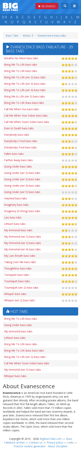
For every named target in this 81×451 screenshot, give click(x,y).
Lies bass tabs (12, 217)
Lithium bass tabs (15, 224)
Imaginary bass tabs (16, 204)
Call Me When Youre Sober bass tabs (26, 122)
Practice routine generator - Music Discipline (40, 446)
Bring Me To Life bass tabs (20, 64)
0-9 (4, 17)
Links (70, 442)
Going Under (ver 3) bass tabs (22, 179)
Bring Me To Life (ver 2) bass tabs (25, 77)
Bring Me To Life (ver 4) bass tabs (25, 90)
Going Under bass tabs (18, 166)
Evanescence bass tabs (52, 35)
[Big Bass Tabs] (10, 6)
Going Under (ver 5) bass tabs (22, 192)
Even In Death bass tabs (19, 128)
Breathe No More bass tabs (21, 58)
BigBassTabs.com (51, 439)
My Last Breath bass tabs (19, 255)
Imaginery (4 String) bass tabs (22, 211)
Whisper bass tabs (15, 294)
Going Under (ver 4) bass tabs (22, 185)
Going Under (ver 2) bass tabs (22, 173)
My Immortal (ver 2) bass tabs (22, 236)
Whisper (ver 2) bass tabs (19, 300)
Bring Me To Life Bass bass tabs (24, 103)
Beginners (48, 6)
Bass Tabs (12, 35)
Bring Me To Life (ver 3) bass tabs (25, 83)
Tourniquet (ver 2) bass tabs (21, 287)
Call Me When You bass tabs (21, 109)
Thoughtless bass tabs (18, 268)
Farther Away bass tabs (18, 160)
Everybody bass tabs (16, 134)
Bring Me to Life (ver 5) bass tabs (24, 96)
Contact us (35, 442)
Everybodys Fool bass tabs (20, 147)
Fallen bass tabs (14, 154)
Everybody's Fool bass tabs (20, 141)
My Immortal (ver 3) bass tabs (22, 243)
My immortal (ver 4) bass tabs (22, 249)
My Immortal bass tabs (18, 230)
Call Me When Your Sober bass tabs (26, 115)
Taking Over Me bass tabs (20, 262)
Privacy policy (55, 442)
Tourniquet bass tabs (17, 281)
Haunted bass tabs (15, 198)
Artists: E (28, 35)
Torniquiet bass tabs (16, 275)
